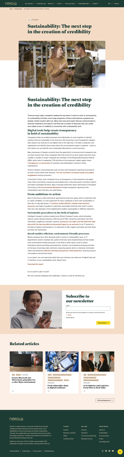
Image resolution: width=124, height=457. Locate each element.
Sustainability (103, 433)
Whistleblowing (49, 451)
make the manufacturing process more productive (63, 250)
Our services (29, 4)
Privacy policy (37, 451)
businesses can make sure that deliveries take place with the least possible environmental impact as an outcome (61, 223)
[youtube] (112, 450)
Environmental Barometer (51, 187)
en (109, 4)
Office (65, 436)
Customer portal (68, 439)
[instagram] (102, 450)
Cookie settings (14, 451)
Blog (29, 20)
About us (50, 4)
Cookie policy (26, 451)
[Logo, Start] (16, 419)
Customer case (41, 4)
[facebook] (109, 450)
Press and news (70, 4)
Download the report (35, 264)
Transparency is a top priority (39, 163)
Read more (13, 391)
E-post (68, 305)
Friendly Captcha (70, 317)
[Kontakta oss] (120, 451)
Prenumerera (102, 323)
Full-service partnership (88, 436)
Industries (84, 433)
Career (59, 4)
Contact (94, 4)
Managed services (86, 439)
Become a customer (69, 433)
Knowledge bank (84, 4)
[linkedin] (106, 450)
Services (84, 430)
